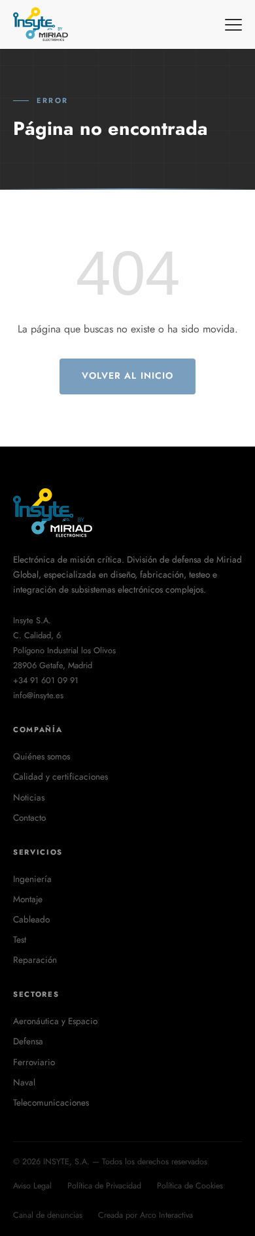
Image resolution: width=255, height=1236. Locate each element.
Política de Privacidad (104, 1186)
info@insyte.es (38, 695)
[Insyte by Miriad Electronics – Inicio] (41, 24)
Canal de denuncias (47, 1215)
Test (19, 939)
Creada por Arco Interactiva (145, 1215)
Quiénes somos (41, 756)
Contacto (29, 817)
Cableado (31, 919)
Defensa (28, 1041)
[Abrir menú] (233, 25)
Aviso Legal (32, 1186)
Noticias (28, 797)
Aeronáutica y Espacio (55, 1020)
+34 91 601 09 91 (45, 680)
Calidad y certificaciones (60, 776)
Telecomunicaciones (51, 1102)
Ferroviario (34, 1061)
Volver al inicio (128, 375)
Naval (24, 1082)
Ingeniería (32, 878)
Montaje (27, 898)
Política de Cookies (190, 1186)
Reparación (35, 959)
